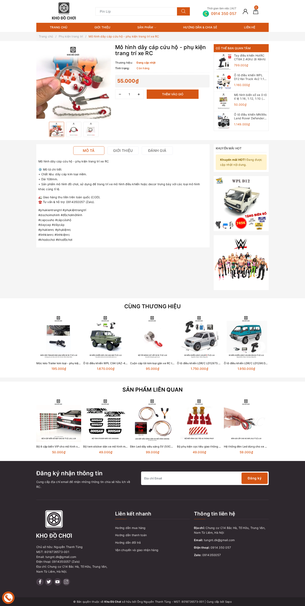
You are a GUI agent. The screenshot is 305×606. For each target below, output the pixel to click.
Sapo (228, 601)
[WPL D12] (241, 203)
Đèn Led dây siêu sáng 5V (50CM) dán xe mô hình (162, 446)
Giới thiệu (102, 27)
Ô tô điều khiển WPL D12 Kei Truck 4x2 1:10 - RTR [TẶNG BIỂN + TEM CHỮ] (250, 77)
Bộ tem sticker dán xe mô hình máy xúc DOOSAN (114, 446)
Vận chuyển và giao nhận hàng (136, 550)
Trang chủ (58, 27)
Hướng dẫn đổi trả (128, 542)
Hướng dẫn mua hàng (130, 528)
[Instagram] (66, 581)
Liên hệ (249, 27)
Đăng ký (255, 478)
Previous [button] (25, 348)
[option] (73, 81)
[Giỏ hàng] (255, 11)
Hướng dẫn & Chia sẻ (200, 27)
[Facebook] (40, 581)
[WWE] (241, 262)
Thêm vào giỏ (172, 94)
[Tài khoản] (245, 11)
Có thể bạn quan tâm (233, 48)
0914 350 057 (221, 547)
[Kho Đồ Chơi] (64, 11)
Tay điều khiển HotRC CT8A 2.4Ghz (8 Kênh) (250, 57)
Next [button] (280, 348)
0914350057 (211, 555)
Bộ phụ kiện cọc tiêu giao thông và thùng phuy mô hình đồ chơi (218, 446)
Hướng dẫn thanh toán (131, 535)
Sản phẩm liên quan (152, 389)
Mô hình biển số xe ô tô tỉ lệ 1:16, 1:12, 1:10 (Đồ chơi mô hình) (250, 96)
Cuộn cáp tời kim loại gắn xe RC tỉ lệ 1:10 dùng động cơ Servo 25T (172, 363)
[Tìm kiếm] (183, 11)
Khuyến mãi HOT (229, 148)
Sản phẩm (145, 27)
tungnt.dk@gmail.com (219, 540)
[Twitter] (48, 581)
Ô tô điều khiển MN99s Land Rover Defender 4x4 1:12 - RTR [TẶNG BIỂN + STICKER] (250, 116)
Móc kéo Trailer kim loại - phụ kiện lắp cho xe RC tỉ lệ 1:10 (73, 363)
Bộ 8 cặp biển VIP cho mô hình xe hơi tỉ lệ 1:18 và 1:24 (70, 446)
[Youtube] (57, 581)
